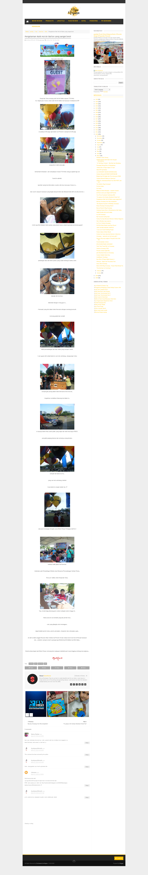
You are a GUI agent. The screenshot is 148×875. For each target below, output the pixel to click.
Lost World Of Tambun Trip (101, 285)
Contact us (119, 858)
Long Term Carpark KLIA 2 (101, 289)
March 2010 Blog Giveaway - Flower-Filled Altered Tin (110, 265)
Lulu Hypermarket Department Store (104, 300)
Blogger (121, 863)
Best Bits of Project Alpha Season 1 (105, 259)
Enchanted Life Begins (42, 863)
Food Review (73, 21)
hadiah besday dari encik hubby (104, 212)
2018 (96, 116)
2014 (96, 125)
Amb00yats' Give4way (102, 257)
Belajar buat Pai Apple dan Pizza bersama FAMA (109, 176)
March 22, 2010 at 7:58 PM (37, 774)
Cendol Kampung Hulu (100, 302)
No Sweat (99, 188)
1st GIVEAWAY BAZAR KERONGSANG (107, 172)
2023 (96, 106)
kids (46, 31)
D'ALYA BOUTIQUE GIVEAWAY (105, 244)
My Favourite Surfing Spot (103, 216)
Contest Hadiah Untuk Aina (103, 255)
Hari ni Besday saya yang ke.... (104, 221)
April (98, 153)
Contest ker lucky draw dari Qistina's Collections (109, 234)
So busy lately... (101, 186)
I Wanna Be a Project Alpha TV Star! (106, 167)
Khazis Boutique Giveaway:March (105, 205)
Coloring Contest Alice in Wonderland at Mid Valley (109, 210)
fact (36, 31)
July (98, 147)
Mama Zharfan (35, 734)
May (98, 151)
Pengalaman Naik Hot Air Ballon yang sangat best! (109, 199)
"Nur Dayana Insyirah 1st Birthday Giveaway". (108, 203)
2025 (96, 101)
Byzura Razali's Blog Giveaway (104, 208)
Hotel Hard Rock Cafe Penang (102, 291)
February (99, 270)
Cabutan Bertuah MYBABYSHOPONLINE (107, 174)
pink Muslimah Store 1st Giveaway (105, 252)
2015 (96, 123)
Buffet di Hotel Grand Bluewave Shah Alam (105, 299)
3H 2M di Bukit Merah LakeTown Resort (106, 225)
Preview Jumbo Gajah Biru (103, 250)
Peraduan (36, 26)
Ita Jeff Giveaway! (101, 214)
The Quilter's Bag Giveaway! (104, 184)
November (99, 138)
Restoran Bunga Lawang (101, 312)
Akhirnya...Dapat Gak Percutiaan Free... (106, 261)
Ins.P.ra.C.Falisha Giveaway (104, 223)
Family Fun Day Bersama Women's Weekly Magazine (110, 218)
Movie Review (37, 21)
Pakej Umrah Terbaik (100, 304)
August (99, 144)
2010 (96, 134)
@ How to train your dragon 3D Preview (106, 192)
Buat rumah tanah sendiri (101, 310)
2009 (96, 275)
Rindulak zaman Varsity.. (103, 157)
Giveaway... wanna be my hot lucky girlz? (107, 236)
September (100, 142)
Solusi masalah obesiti (100, 308)
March (98, 155)
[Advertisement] (57, 839)
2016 (96, 121)
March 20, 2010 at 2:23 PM (37, 736)
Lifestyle (61, 21)
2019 (96, 114)
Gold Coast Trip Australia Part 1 (102, 293)
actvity (31, 31)
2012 (96, 129)
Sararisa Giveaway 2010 (103, 248)
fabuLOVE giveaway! (102, 169)
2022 (96, 108)
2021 (96, 110)
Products (50, 21)
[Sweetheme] (71, 684)
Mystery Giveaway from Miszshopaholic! (107, 201)
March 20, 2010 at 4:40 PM (37, 750)
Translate (105, 91)
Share (44, 667)
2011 (96, 132)
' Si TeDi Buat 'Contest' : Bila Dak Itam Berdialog (109, 163)
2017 (96, 119)
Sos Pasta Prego (99, 306)
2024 (96, 103)
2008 (96, 277)
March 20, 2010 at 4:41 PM (37, 762)
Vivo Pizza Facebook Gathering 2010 (106, 195)
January (99, 273)
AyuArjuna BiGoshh (36, 748)
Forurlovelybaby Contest (103, 242)
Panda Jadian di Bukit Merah (104, 232)
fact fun (41, 31)
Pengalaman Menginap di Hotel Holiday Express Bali (108, 287)
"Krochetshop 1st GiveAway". (104, 268)
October (99, 140)
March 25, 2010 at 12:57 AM (37, 793)
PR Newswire (106, 21)
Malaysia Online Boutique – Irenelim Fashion (108, 190)
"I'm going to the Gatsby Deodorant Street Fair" (108, 197)
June (98, 149)
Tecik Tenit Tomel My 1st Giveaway (105, 246)
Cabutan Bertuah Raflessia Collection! (106, 178)
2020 (96, 112)
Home (27, 31)
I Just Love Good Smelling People (105, 229)
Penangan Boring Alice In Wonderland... (106, 165)
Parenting (94, 21)
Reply (87, 742)
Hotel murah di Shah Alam (101, 297)
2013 (96, 127)
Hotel (83, 21)
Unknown (33, 772)
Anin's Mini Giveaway (102, 263)
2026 (96, 99)
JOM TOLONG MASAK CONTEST (105, 227)
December (99, 136)
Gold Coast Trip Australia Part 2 (102, 295)
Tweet (31, 667)
